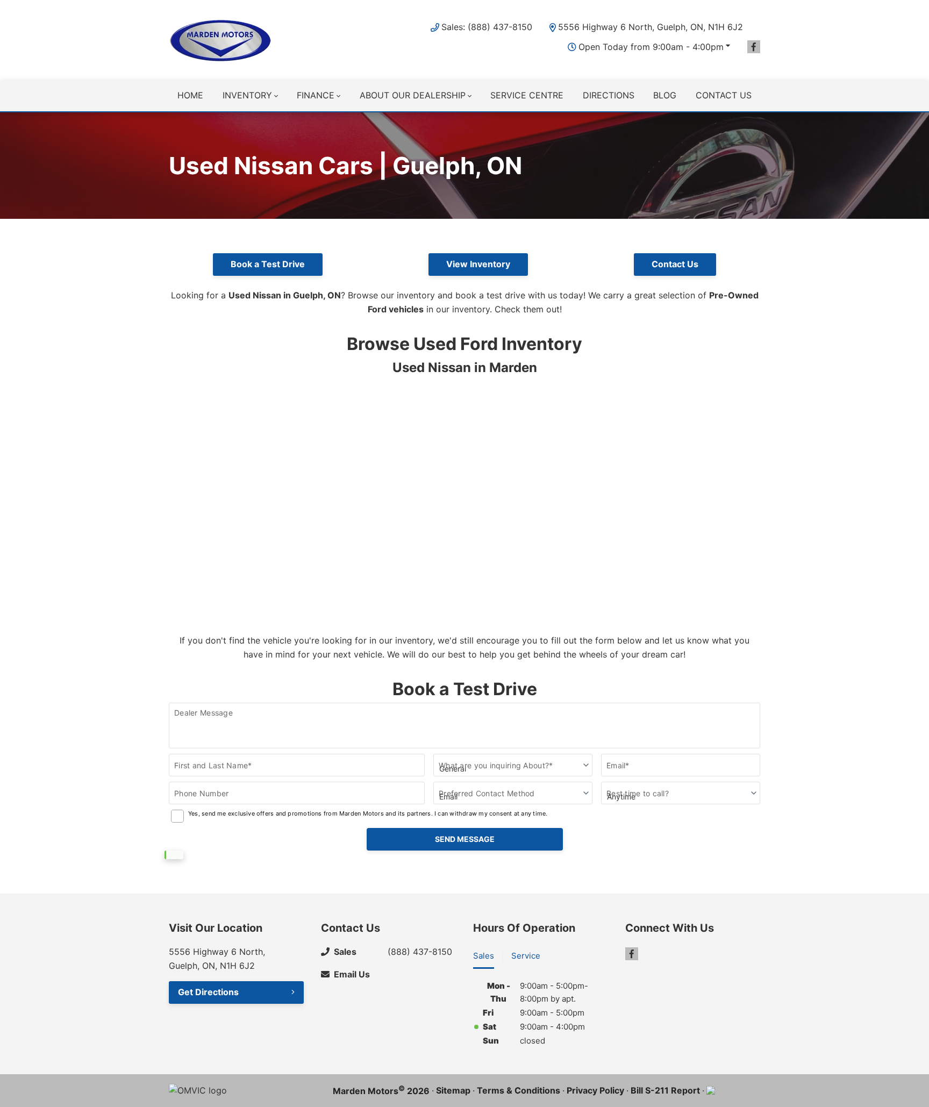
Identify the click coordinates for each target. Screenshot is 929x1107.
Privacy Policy (595, 1090)
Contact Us (675, 264)
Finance (315, 95)
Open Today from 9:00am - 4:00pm (651, 46)
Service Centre (526, 95)
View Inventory (478, 264)
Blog (664, 95)
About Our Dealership (413, 95)
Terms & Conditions (518, 1090)
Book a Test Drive (268, 264)
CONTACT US (724, 95)
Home (190, 95)
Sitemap (453, 1090)
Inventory (247, 95)
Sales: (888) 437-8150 (486, 27)
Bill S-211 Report (665, 1090)
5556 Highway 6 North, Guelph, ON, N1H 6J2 (650, 27)
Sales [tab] (483, 956)
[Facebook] (753, 46)
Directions (608, 95)
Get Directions (208, 992)
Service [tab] (525, 956)
